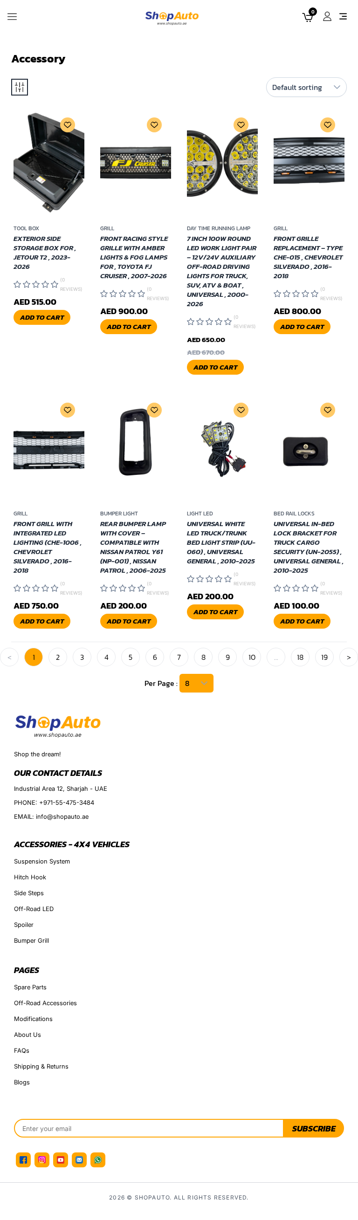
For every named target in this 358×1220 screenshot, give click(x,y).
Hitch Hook (30, 877)
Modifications (33, 1018)
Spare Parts (30, 987)
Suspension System (42, 861)
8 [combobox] (187, 683)
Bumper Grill (31, 940)
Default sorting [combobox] (297, 87)
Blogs (22, 1082)
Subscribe (314, 1128)
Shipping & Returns (41, 1066)
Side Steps (29, 893)
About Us (27, 1034)
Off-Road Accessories (45, 1003)
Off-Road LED (34, 908)
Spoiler (24, 924)
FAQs (21, 1050)
